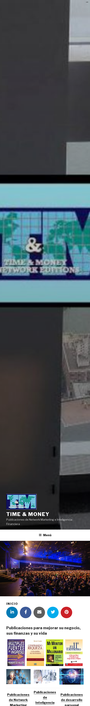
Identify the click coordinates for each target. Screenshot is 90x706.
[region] (45, 653)
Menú (47, 535)
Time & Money (28, 514)
